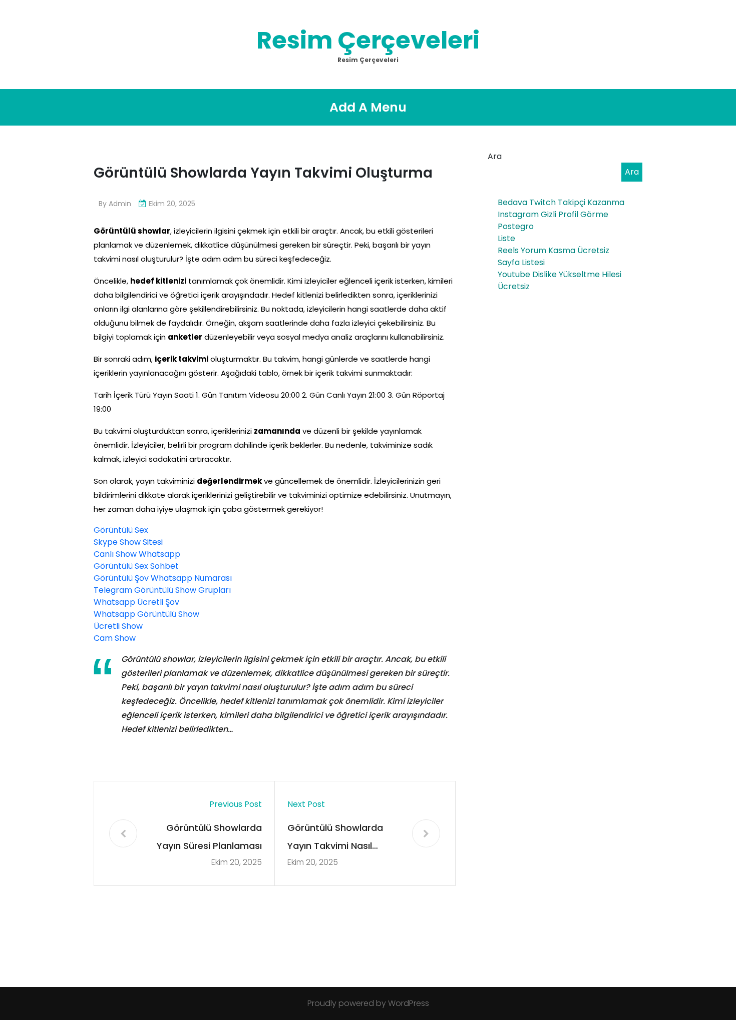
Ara (495, 156)
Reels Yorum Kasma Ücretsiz (553, 250)
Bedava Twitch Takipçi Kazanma (561, 202)
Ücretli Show (118, 626)
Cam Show (115, 638)
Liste (506, 238)
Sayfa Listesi (521, 262)
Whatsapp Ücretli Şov (136, 602)
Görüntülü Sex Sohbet (136, 566)
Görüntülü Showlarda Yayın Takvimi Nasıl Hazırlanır (335, 838)
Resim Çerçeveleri (368, 40)
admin (120, 204)
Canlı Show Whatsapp (137, 554)
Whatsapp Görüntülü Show (146, 614)
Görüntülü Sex (121, 530)
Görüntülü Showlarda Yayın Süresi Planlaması (209, 836)
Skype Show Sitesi (128, 542)
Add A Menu (368, 107)
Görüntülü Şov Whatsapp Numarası (163, 578)
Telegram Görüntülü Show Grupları (162, 590)
